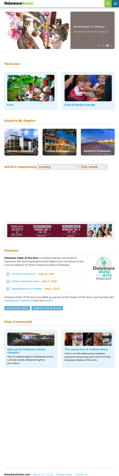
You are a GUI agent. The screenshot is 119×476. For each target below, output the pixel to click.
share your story (17, 308)
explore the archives (47, 308)
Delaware (18, 4)
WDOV (49, 300)
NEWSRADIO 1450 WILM (19, 300)
